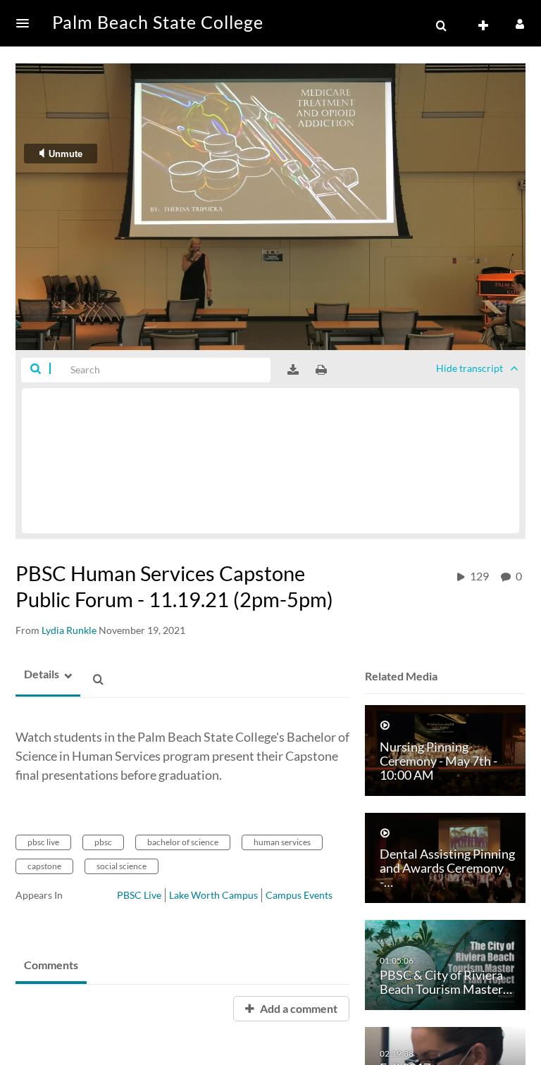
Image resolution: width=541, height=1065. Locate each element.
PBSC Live (139, 895)
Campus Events (299, 895)
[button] (26, 23)
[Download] (293, 369)
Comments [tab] (51, 964)
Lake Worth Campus (213, 895)
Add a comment (297, 1008)
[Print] (321, 369)
